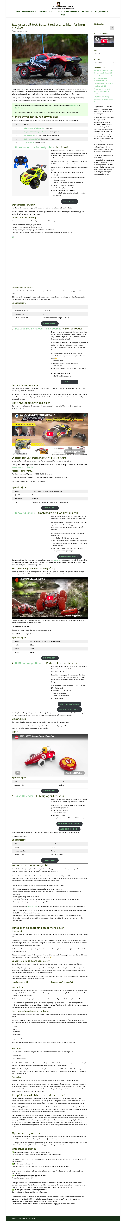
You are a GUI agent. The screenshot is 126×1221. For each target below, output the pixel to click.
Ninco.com (56, 560)
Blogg (63, 15)
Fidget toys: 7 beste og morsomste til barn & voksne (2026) (103, 99)
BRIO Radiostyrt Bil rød (29, 663)
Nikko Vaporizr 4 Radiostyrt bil (34, 128)
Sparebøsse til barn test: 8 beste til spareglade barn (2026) (102, 91)
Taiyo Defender (29, 143)
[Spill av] (96, 45)
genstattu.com (33, 906)
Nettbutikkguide (28, 11)
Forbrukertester (17, 31)
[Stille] (110, 45)
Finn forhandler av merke (67, 11)
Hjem (18, 11)
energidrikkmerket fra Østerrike (22, 467)
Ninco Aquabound (30, 135)
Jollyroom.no (74, 105)
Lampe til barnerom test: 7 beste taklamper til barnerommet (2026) (103, 78)
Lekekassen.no (20, 108)
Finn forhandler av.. (46, 11)
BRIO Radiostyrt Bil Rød (32, 139)
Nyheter (25, 31)
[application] (104, 41)
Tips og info (85, 11)
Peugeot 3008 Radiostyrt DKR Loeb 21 (36, 132)
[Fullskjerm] (112, 45)
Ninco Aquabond (25, 513)
